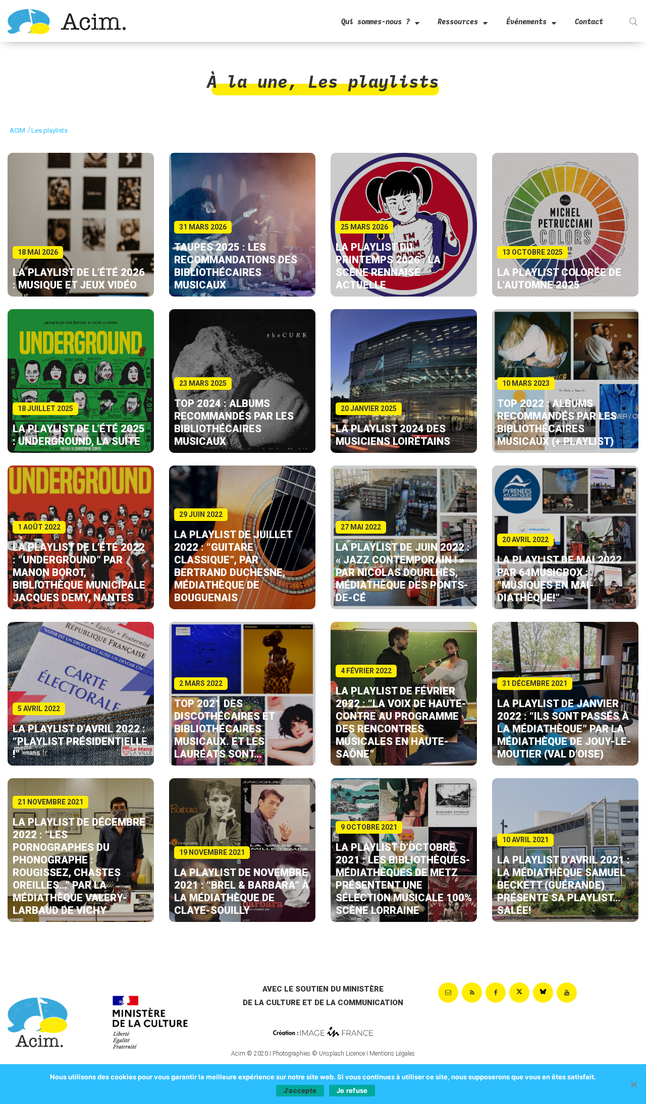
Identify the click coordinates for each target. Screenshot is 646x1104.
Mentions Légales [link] (392, 1053)
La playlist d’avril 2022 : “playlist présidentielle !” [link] (80, 741)
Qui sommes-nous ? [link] (375, 21)
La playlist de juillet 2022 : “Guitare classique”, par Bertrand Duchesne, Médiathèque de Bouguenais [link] (233, 566)
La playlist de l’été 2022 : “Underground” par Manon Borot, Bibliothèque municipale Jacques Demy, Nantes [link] (79, 572)
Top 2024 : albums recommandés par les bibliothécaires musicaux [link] (234, 422)
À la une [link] (247, 81)
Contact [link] (589, 21)
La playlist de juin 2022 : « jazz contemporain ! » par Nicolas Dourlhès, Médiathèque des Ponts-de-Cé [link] (403, 572)
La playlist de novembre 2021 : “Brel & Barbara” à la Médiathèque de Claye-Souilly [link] (241, 891)
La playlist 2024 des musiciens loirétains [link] (393, 435)
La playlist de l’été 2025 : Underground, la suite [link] (79, 435)
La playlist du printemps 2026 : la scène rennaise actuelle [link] (388, 266)
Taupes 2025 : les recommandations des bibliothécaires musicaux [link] (235, 266)
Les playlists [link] (373, 81)
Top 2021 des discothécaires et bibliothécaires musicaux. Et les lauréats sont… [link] (224, 729)
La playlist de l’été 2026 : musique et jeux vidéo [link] (79, 278)
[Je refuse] (633, 1084)
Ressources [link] (458, 21)
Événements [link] (526, 21)
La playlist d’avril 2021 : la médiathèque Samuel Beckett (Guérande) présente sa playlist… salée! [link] (563, 885)
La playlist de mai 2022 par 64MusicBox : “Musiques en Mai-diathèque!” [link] (559, 579)
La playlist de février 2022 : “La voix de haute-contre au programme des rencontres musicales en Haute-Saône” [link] (401, 722)
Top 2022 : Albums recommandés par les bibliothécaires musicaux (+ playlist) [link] (558, 422)
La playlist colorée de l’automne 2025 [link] (559, 278)
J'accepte (300, 1090)
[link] (67, 21)
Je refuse (352, 1090)
